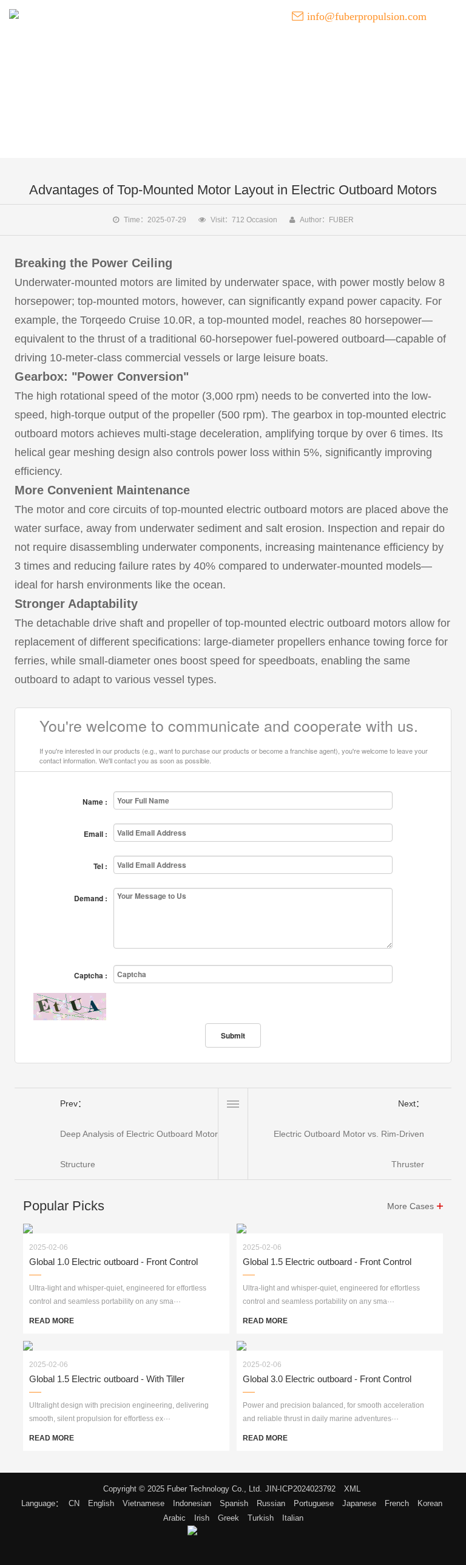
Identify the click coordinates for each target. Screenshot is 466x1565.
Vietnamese (143, 1503)
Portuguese (314, 1503)
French (397, 1503)
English (101, 1503)
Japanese (359, 1503)
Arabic (174, 1517)
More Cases (410, 1206)
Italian (292, 1517)
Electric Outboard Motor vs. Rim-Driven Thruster (349, 1149)
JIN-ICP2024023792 (300, 1488)
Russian (271, 1503)
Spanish (234, 1503)
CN (74, 1503)
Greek (228, 1517)
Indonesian (192, 1503)
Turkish (261, 1517)
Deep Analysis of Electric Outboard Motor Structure (139, 1149)
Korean (429, 1503)
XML (352, 1488)
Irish (201, 1517)
